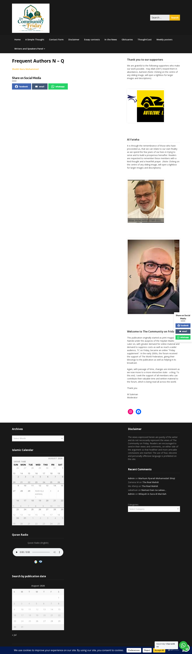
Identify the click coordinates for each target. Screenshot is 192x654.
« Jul (14, 634)
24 (22, 621)
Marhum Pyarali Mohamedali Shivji (156, 478)
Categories (133, 504)
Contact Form (56, 39)
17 (22, 615)
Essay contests (92, 39)
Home (17, 39)
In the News (111, 39)
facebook (23, 86)
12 (37, 609)
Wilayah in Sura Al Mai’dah (152, 493)
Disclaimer (73, 39)
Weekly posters (164, 39)
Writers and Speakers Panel (28, 48)
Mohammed (32, 68)
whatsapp (60, 86)
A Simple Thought (34, 39)
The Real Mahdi (150, 482)
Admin (131, 478)
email (41, 86)
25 (29, 621)
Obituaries (127, 39)
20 (44, 615)
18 (29, 615)
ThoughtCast (145, 39)
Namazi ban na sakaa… (153, 490)
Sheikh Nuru (18, 68)
